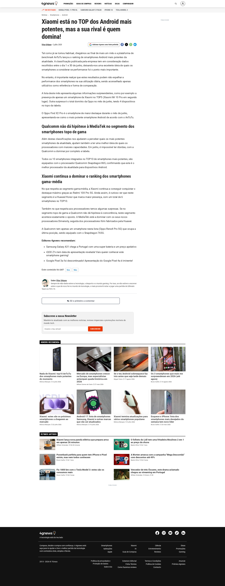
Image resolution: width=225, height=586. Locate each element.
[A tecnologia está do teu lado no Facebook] (157, 533)
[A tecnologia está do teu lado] (49, 3)
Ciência (158, 545)
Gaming (182, 552)
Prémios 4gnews (178, 564)
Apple (110, 552)
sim (68, 270)
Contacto (157, 567)
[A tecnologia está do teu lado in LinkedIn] (183, 533)
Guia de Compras (129, 552)
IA (135, 549)
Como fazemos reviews (127, 567)
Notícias (108, 4)
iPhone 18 (109, 10)
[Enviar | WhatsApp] (130, 44)
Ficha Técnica (131, 564)
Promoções (68, 4)
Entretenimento (154, 549)
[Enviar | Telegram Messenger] (135, 44)
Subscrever (95, 329)
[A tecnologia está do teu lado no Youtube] (170, 533)
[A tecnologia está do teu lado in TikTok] (177, 533)
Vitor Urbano (46, 44)
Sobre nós (108, 567)
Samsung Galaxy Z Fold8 (91, 10)
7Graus (54, 562)
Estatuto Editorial (129, 561)
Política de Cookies (153, 564)
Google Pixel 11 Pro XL (68, 10)
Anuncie (182, 561)
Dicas (117, 4)
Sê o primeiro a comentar (82, 301)
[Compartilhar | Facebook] (122, 44)
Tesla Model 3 (122, 10)
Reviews (98, 4)
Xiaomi (133, 545)
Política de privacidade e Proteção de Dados (100, 562)
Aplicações (107, 549)
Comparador (128, 4)
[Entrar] (182, 3)
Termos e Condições (153, 561)
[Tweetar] (126, 44)
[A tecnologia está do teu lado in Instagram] (164, 533)
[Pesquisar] (175, 3)
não (75, 270)
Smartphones (106, 545)
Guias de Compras (83, 4)
